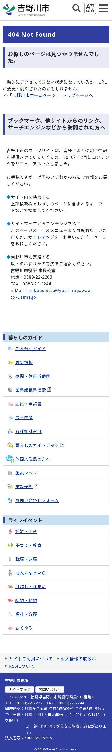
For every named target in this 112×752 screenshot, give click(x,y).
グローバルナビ (103, 8)
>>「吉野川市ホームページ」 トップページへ (48, 95)
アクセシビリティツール (90, 8)
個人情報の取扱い (78, 659)
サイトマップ (41, 237)
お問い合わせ (49, 689)
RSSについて (22, 666)
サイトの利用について (31, 659)
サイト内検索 (76, 8)
